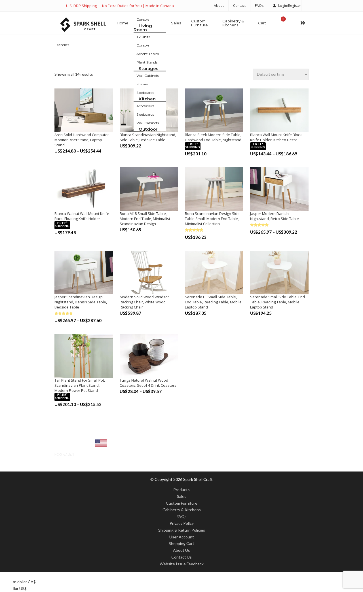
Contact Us (181, 557)
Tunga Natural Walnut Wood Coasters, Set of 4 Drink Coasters (148, 383)
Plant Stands (146, 62)
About (219, 5)
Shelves (142, 84)
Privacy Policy (182, 523)
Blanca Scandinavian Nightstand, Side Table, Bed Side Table (148, 137)
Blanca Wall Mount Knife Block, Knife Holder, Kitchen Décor (276, 137)
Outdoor (148, 129)
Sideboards (145, 92)
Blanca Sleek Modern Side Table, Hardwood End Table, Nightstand (213, 137)
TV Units (143, 37)
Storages (148, 68)
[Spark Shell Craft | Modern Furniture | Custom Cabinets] (83, 24)
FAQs (259, 5)
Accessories (145, 106)
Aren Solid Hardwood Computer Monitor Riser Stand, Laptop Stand (81, 139)
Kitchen (147, 99)
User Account (181, 536)
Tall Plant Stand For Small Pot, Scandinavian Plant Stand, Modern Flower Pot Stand (79, 385)
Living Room (143, 27)
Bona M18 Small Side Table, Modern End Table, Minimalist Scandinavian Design (145, 218)
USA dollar (76, 444)
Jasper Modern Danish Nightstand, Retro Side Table (274, 216)
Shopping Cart (181, 543)
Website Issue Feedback (182, 563)
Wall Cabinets (147, 75)
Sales (176, 23)
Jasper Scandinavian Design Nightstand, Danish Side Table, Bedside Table (80, 302)
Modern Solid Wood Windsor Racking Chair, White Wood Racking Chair (144, 302)
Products (181, 489)
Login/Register (289, 5)
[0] (280, 23)
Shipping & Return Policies (181, 530)
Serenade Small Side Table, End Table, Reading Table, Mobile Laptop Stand (277, 302)
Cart (262, 23)
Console (142, 19)
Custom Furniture (199, 23)
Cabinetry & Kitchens (233, 23)
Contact (239, 5)
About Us (181, 550)
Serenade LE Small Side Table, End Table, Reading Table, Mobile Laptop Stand (213, 302)
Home (122, 23)
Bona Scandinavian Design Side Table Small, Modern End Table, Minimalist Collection (212, 218)
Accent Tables (147, 54)
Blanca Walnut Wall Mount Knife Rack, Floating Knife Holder (81, 216)
